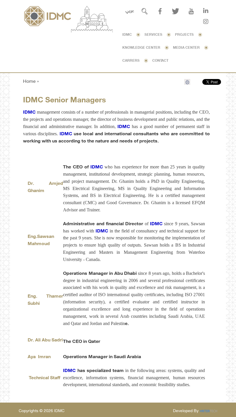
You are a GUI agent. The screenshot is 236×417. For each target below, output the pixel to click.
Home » (31, 81)
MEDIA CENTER (186, 48)
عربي (129, 11)
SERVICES (153, 35)
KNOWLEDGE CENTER (141, 48)
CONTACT (160, 61)
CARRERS (131, 61)
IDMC (127, 35)
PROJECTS (184, 35)
